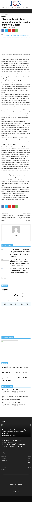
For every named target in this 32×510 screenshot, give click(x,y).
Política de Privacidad (18, 498)
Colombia (25, 367)
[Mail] (16, 238)
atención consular (17, 444)
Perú (11, 377)
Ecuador (22, 369)
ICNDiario (5, 27)
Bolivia (13, 367)
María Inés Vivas (6, 435)
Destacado (4, 460)
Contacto (11, 498)
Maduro (7, 375)
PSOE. (16, 377)
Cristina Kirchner (15, 369)
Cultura (3, 469)
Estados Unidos (19, 372)
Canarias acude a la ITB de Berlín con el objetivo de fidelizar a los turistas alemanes (24, 218)
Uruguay (22, 377)
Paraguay (23, 375)
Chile (21, 367)
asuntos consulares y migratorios (11, 441)
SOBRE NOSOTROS (16, 485)
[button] (30, 11)
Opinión (3, 463)
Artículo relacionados (7, 245)
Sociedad (3, 458)
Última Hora (4, 465)
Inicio (2, 14)
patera (19, 446)
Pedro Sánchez (5, 378)
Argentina (6, 367)
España (12, 372)
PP (13, 377)
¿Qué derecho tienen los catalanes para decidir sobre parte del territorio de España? (8, 218)
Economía (3, 467)
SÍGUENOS (16, 491)
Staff (6, 498)
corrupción (4, 369)
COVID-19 (9, 369)
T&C (25, 498)
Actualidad (7, 14)
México (12, 375)
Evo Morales (25, 372)
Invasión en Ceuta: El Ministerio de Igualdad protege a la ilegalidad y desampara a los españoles (15, 431)
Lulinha (5, 444)
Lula (3, 375)
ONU (20, 375)
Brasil (17, 367)
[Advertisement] (16, 321)
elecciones (5, 372)
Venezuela (6, 380)
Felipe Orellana (8, 446)
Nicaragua (16, 375)
